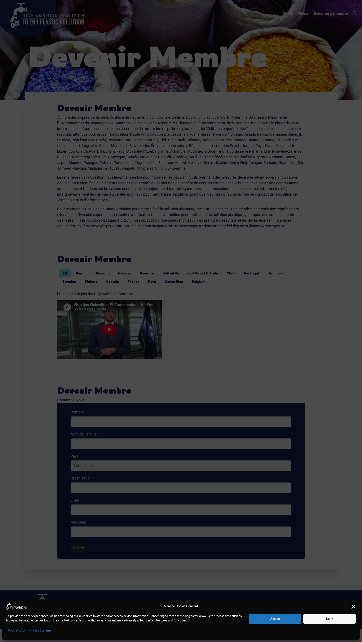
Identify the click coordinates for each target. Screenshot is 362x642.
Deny (329, 619)
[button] (354, 606)
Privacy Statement (42, 630)
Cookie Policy (17, 630)
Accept (275, 619)
